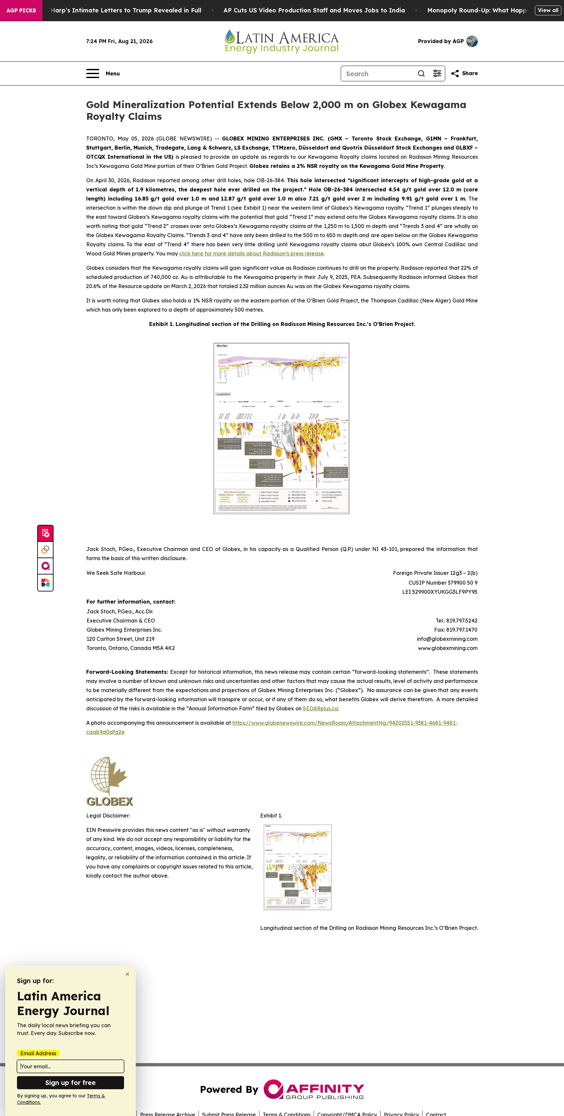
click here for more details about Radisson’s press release (251, 253)
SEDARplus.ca (320, 708)
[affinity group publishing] (45, 566)
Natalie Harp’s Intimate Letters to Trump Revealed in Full (113, 10)
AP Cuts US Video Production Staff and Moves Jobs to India (314, 10)
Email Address (38, 1053)
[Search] (421, 73)
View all (548, 10)
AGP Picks (21, 10)
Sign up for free (70, 1082)
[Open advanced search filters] (437, 73)
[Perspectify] (45, 550)
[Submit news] (45, 534)
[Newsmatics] (45, 582)
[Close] (127, 974)
